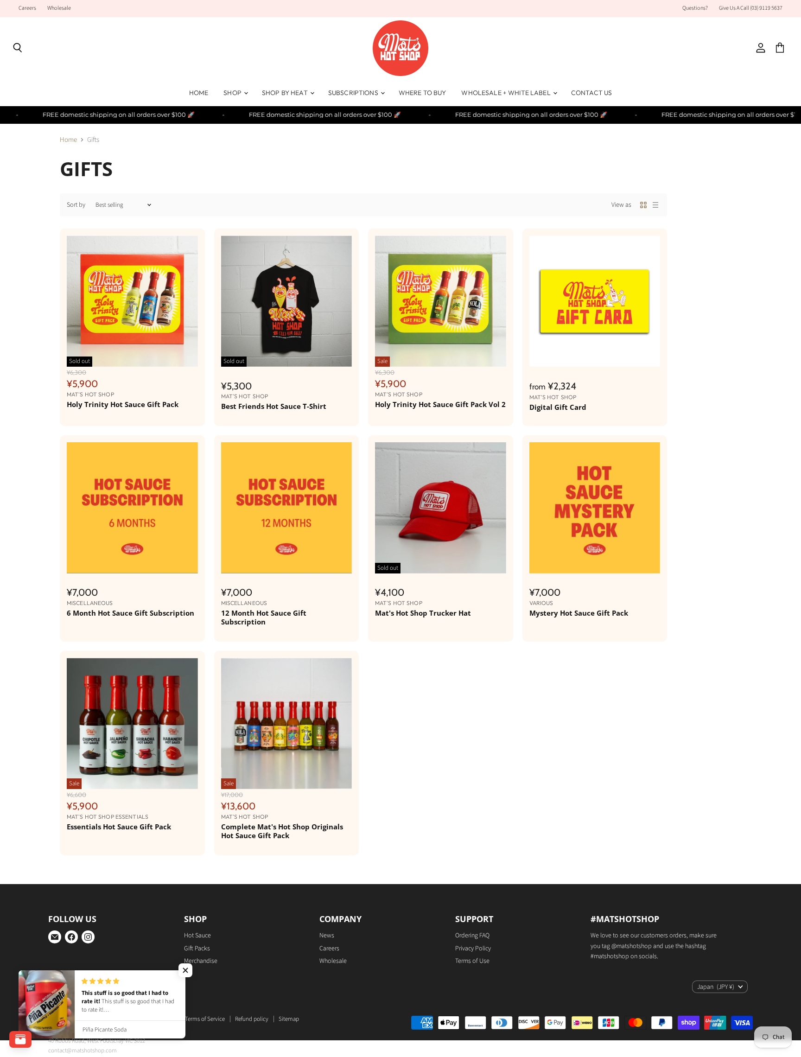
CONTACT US (591, 93)
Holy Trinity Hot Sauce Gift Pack (122, 404)
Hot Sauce (197, 935)
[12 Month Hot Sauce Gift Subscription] (286, 507)
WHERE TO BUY (422, 93)
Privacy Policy (473, 948)
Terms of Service (205, 1019)
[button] (185, 970)
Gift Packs (197, 948)
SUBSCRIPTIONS (354, 93)
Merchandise (200, 961)
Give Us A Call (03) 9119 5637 (750, 8)
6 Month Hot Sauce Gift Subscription (130, 613)
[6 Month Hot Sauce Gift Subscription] (132, 507)
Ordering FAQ (472, 935)
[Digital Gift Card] (595, 301)
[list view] (655, 205)
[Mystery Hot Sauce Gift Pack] (595, 507)
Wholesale (59, 8)
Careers (27, 8)
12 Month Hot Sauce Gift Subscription (263, 617)
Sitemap (289, 1019)
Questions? (695, 8)
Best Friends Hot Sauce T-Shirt (273, 406)
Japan (715, 987)
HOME (199, 93)
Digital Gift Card (557, 407)
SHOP (233, 93)
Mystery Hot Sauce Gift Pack (578, 613)
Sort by (76, 205)
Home (68, 140)
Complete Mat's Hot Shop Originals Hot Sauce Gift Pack (282, 831)
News (326, 935)
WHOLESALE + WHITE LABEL (506, 93)
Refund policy (251, 1019)
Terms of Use (472, 961)
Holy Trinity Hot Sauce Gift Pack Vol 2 (440, 404)
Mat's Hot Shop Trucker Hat (423, 613)
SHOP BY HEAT (285, 93)
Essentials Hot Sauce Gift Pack (119, 826)
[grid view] (643, 205)
